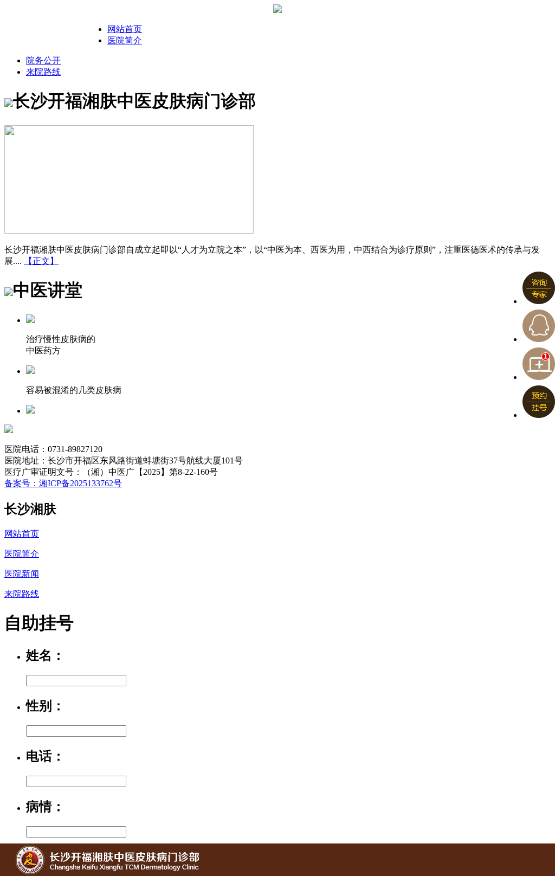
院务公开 (43, 60)
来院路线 (43, 71)
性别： (45, 706)
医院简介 (124, 40)
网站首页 (124, 29)
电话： (45, 756)
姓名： (45, 655)
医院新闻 (21, 573)
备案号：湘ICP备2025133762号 (63, 483)
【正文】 (41, 261)
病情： (45, 807)
